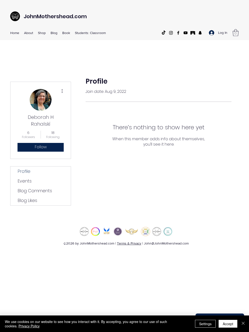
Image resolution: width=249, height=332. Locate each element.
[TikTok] (163, 32)
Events (25, 181)
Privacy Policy (29, 325)
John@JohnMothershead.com (166, 243)
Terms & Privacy (129, 243)
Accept (228, 323)
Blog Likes (27, 200)
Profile (24, 171)
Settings (205, 323)
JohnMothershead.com (55, 16)
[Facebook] (178, 32)
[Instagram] (171, 32)
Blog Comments (35, 191)
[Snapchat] (200, 32)
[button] (29, 32)
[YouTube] (185, 32)
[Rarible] (192, 32)
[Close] (243, 323)
